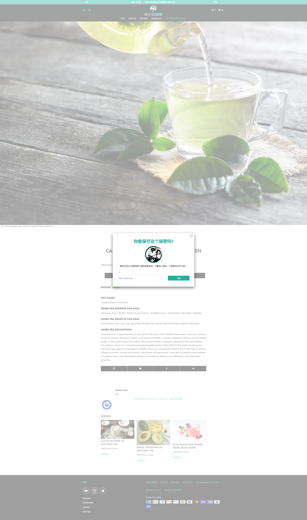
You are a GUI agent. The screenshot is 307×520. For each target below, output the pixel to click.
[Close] (191, 235)
